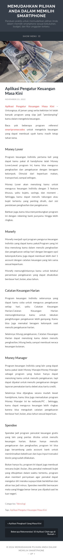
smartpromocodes (15, 129)
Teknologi (21, 504)
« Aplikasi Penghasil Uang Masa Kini (24, 523)
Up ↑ (32, 554)
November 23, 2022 (15, 99)
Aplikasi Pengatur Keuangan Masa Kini (29, 106)
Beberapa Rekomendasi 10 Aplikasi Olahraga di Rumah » (33, 532)
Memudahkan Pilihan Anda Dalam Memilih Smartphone (31, 11)
